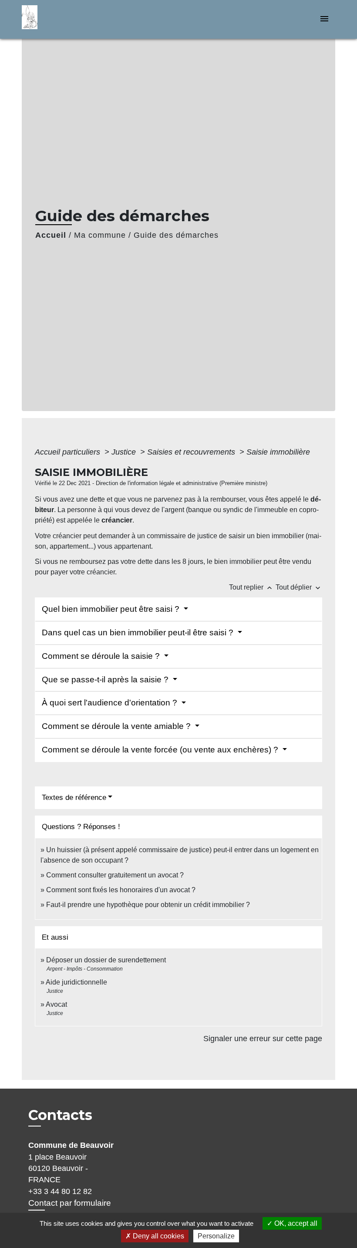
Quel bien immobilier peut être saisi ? (112, 609)
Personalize (216, 1236)
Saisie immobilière (278, 452)
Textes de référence (74, 797)
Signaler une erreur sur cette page (262, 1038)
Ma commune (100, 235)
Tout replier (251, 587)
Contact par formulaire (69, 1203)
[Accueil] (76, 19)
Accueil (50, 235)
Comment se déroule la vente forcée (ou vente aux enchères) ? (161, 749)
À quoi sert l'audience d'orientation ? (110, 702)
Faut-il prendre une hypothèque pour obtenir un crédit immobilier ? (148, 904)
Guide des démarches (176, 235)
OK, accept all (295, 1223)
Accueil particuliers (68, 452)
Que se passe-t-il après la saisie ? (106, 679)
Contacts (60, 1115)
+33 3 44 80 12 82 (60, 1191)
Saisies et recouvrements (192, 452)
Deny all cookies (157, 1236)
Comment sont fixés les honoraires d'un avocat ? (120, 890)
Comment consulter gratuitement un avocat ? (115, 875)
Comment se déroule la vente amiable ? (117, 726)
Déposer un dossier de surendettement (106, 960)
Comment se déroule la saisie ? (102, 656)
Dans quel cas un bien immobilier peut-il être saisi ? (139, 632)
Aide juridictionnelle (76, 982)
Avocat (56, 1004)
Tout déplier (299, 587)
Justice (124, 452)
